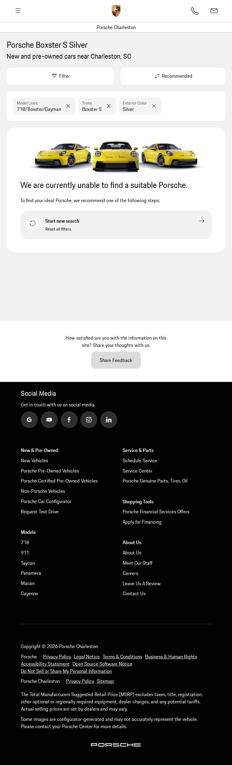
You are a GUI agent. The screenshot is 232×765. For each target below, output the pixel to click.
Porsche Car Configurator (46, 501)
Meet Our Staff (138, 562)
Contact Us (134, 593)
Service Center (137, 470)
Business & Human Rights (171, 656)
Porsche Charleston (116, 27)
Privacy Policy (57, 656)
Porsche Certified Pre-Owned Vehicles (59, 480)
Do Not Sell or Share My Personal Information (66, 671)
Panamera (31, 572)
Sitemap (105, 681)
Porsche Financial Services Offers (156, 511)
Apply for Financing (142, 521)
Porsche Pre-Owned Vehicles (50, 470)
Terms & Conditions (122, 656)
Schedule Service (140, 460)
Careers (130, 573)
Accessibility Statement (45, 663)
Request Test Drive (40, 511)
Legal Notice (87, 656)
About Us (132, 552)
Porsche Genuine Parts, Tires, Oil (155, 480)
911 (25, 552)
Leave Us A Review (142, 583)
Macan (27, 583)
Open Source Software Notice (102, 663)
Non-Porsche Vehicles (43, 491)
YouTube (57, 419)
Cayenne (29, 593)
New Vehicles (34, 460)
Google (36, 419)
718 (25, 542)
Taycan (28, 562)
